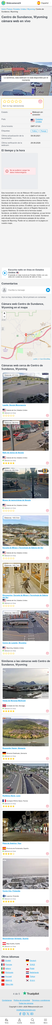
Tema (6, 1022)
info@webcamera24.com (26, 1010)
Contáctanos (7, 1000)
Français (8, 964)
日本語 (32, 964)
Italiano (8, 968)
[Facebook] (20, 1013)
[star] (5, 101)
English (8, 960)
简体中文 (8, 980)
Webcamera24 (13, 3)
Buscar (32, 1022)
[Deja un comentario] (48, 290)
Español (44, 3)
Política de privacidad (22, 1000)
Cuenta (19, 1022)
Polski (32, 968)
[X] (27, 1013)
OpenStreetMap (45, 359)
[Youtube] (31, 1013)
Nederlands (34, 972)
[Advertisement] (26, 43)
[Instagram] (24, 1013)
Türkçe (32, 976)
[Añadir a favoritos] (40, 101)
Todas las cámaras (26, 1003)
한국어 (32, 980)
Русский (8, 976)
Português (9, 972)
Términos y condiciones (41, 1000)
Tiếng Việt (9, 984)
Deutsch (33, 960)
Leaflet (35, 359)
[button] (26, 335)
